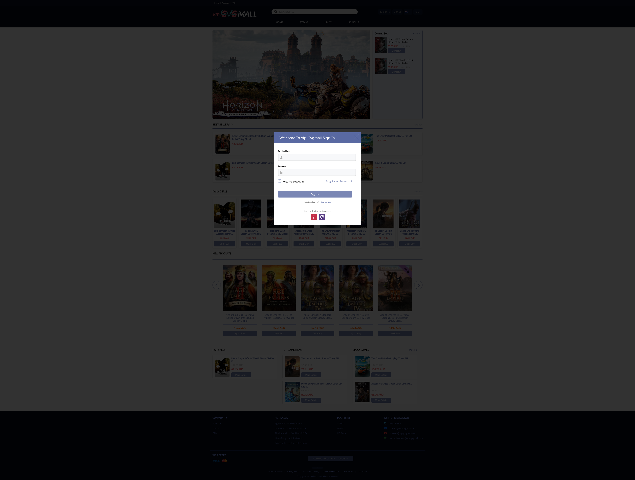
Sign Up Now (326, 201)
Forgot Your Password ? (339, 181)
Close (356, 136)
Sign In (315, 194)
